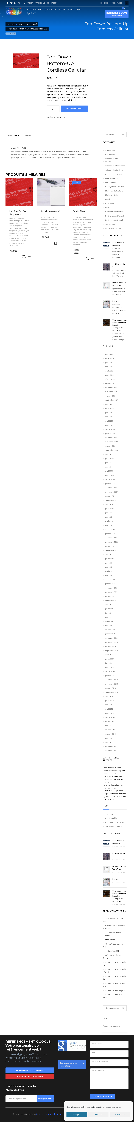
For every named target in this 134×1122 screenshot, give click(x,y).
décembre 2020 (111, 638)
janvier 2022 (110, 584)
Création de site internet (115, 166)
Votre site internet (99, 1061)
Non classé (61, 117)
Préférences (120, 1114)
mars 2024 (109, 475)
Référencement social (114, 220)
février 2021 (110, 629)
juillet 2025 (109, 408)
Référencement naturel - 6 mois (114, 977)
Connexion (109, 814)
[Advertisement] (115, 89)
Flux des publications (113, 818)
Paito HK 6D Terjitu (111, 791)
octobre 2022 (110, 546)
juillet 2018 (109, 700)
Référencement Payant (114, 216)
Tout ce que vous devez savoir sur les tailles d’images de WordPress (119, 325)
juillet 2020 (109, 659)
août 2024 (109, 454)
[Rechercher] (123, 1008)
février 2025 (110, 429)
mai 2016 (108, 738)
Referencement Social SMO (113, 996)
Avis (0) (28, 135)
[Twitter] (11, 3)
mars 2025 (109, 425)
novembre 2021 (111, 592)
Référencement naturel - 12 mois (114, 970)
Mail (93, 1052)
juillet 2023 (109, 508)
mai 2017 (108, 725)
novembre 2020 (111, 642)
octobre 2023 (110, 496)
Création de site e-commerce (111, 160)
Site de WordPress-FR (113, 826)
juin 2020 (108, 663)
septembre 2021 (111, 600)
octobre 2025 (110, 396)
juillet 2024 (109, 458)
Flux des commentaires (114, 822)
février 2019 (110, 671)
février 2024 (110, 479)
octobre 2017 (110, 721)
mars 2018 (109, 713)
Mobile (108, 199)
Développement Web (113, 174)
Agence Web (110, 150)
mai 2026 (108, 366)
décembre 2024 (111, 437)
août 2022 (109, 554)
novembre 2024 (111, 442)
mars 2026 (109, 375)
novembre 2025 (111, 392)
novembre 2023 (111, 492)
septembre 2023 (111, 500)
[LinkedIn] (15, 3)
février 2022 (110, 579)
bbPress (115, 301)
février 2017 (110, 730)
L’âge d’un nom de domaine (115, 793)
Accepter (76, 1114)
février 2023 (110, 529)
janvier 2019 (110, 675)
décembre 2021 (111, 588)
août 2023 (109, 504)
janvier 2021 (110, 634)
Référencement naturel (114, 212)
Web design (110, 224)
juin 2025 (108, 412)
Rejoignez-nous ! (46, 1099)
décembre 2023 (111, 488)
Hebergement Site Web (114, 186)
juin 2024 (108, 462)
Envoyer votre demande (102, 1096)
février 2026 (110, 379)
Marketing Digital (112, 195)
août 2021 (109, 604)
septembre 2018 (111, 692)
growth (107, 796)
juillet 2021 (109, 609)
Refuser (98, 1114)
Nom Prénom (96, 1043)
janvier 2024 (110, 483)
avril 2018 (109, 709)
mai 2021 (108, 617)
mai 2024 (108, 467)
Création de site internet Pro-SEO (114, 927)
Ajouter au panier (74, 109)
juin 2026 (108, 362)
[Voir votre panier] (124, 8)
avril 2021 (109, 621)
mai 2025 (108, 417)
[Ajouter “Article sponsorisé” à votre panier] (55, 243)
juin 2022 (108, 563)
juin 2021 (108, 613)
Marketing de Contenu (114, 191)
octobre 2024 (110, 446)
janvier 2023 (110, 533)
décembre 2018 (111, 680)
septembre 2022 (111, 550)
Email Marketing (111, 178)
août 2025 (109, 404)
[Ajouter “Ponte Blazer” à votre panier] (87, 259)
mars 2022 (109, 575)
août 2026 (109, 354)
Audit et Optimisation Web (113, 920)
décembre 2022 (111, 538)
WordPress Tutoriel (113, 228)
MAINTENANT (116, 14)
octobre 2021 (110, 596)
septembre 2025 (111, 400)
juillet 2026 (109, 358)
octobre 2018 (110, 688)
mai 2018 (108, 705)
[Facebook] (7, 3)
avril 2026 (109, 371)
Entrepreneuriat (111, 182)
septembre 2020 (111, 650)
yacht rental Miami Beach (114, 776)
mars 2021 (109, 625)
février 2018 (110, 717)
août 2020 (109, 654)
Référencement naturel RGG (114, 984)
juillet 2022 (109, 558)
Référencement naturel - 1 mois (114, 963)
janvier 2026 (110, 383)
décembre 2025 (111, 387)
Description (13, 135)
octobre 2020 (110, 646)
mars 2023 (109, 525)
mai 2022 (108, 567)
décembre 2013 (111, 750)
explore (107, 785)
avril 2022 (109, 571)
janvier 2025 (110, 433)
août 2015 (109, 742)
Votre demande (98, 1070)
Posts (107, 207)
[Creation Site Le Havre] (19, 3)
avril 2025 (109, 421)
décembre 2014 (111, 746)
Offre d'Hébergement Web (113, 945)
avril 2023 (109, 521)
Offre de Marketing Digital (112, 956)
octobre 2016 (110, 734)
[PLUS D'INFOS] (29, 256)
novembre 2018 (111, 684)
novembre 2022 (111, 542)
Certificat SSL (113, 951)
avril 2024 (109, 471)
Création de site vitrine (114, 170)
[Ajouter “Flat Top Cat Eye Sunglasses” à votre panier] (24, 256)
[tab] (13, 135)
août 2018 (109, 696)
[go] (123, 134)
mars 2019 (109, 667)
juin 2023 (108, 513)
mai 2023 (108, 517)
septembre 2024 (111, 450)
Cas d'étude (110, 154)
